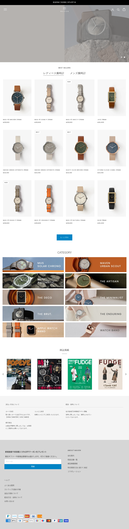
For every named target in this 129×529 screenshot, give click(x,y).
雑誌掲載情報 (72, 463)
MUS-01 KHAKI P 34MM (12, 220)
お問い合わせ (9, 501)
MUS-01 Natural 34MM (75, 220)
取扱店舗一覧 (72, 460)
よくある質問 (9, 485)
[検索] (118, 9)
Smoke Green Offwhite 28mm (15, 170)
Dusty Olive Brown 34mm (77, 170)
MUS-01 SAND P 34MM (44, 120)
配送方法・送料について (13, 497)
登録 (33, 466)
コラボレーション (74, 471)
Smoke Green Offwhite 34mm (47, 170)
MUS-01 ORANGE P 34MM (45, 220)
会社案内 (71, 455)
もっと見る (16, 40)
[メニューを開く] (5, 9)
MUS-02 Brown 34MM (12, 120)
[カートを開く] (124, 9)
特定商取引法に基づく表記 (77, 467)
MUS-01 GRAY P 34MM (75, 120)
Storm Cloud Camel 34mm (109, 170)
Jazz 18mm (102, 120)
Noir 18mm (102, 220)
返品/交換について (11, 493)
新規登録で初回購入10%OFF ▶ (64, 2)
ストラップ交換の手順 (12, 489)
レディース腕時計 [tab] (53, 73)
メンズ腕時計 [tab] (78, 73)
